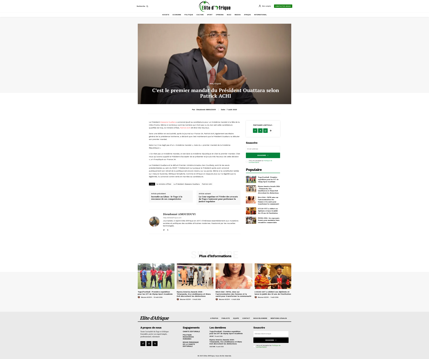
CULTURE (212, 346)
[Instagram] (148, 343)
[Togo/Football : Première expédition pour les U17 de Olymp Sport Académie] (251, 179)
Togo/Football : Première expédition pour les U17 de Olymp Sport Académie (268, 179)
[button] (143, 6)
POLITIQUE (215, 84)
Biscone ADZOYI (146, 297)
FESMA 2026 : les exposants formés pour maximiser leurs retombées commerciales (269, 220)
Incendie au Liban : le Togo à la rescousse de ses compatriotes (166, 197)
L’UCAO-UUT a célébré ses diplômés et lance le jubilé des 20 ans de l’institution (268, 210)
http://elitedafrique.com (172, 218)
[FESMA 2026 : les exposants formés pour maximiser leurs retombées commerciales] (251, 220)
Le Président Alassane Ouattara (187, 184)
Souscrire (261, 155)
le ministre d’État (164, 184)
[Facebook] (164, 229)
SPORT (211, 336)
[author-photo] (139, 297)
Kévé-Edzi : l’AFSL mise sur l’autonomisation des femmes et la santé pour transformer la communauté (268, 200)
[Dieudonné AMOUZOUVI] (154, 222)
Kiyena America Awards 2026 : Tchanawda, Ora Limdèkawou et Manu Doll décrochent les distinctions (269, 189)
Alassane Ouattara (168, 122)
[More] (270, 130)
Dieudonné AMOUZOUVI (206, 110)
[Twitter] (168, 229)
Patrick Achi (185, 128)
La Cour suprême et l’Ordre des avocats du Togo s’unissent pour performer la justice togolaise (218, 199)
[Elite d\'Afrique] (215, 6)
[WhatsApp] (265, 130)
